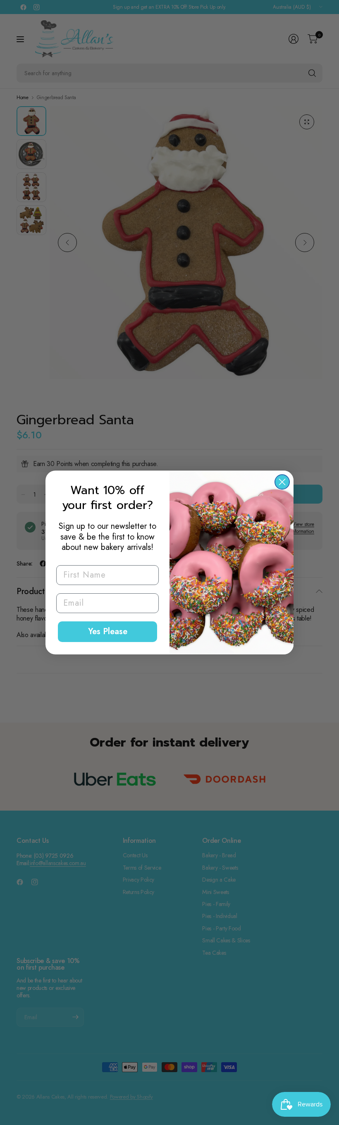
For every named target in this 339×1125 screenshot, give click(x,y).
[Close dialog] (282, 482)
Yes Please (107, 631)
